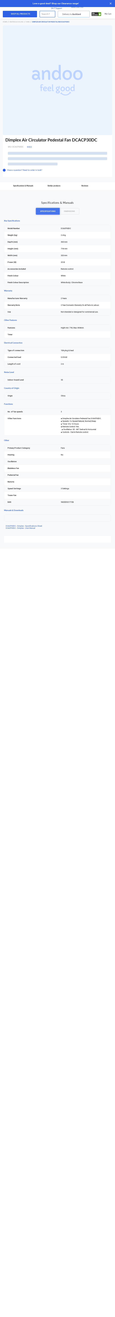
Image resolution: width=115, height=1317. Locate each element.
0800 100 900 (77, 7)
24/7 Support (56, 8)
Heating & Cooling (16, 22)
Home (5, 22)
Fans (28, 22)
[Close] (110, 3)
